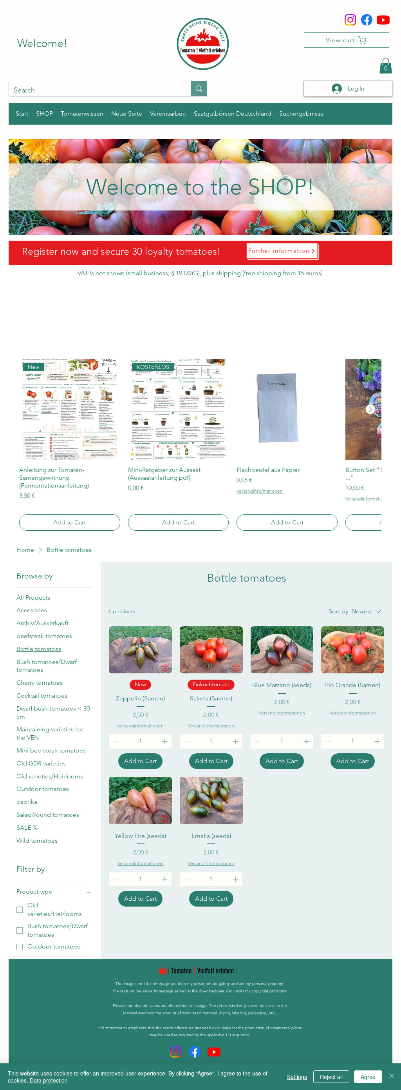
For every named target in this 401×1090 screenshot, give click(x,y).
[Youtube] (383, 19)
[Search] (199, 88)
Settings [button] (297, 1077)
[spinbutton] (140, 741)
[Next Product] (370, 409)
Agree (368, 1077)
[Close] (391, 1077)
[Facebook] (366, 19)
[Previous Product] (29, 409)
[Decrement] (115, 741)
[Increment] (165, 741)
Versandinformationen (260, 491)
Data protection (49, 1080)
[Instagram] (350, 19)
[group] (200, 445)
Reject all (331, 1077)
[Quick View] (287, 409)
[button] (385, 66)
